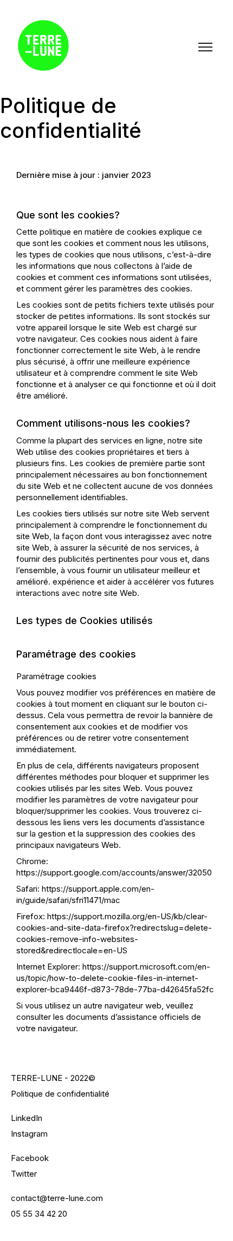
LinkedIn (26, 1118)
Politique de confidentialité (60, 1094)
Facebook (30, 1158)
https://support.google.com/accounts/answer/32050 (114, 872)
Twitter (24, 1174)
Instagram (29, 1134)
